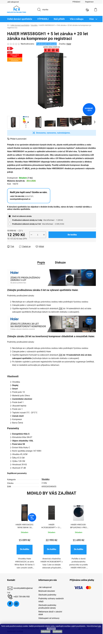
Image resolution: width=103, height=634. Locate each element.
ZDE (60, 308)
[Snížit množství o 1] (30, 235)
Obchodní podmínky (46, 595)
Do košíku (71, 234)
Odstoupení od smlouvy (47, 618)
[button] (24, 549)
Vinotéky (44, 479)
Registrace (88, 2)
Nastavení (52, 629)
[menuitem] (19, 19)
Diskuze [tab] (59, 262)
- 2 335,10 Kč (37, 224)
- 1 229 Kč (36, 220)
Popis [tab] (40, 262)
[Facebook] (9, 604)
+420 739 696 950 (20, 596)
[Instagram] (15, 604)
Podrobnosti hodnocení (45, 44)
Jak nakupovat (12, 2)
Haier (67, 44)
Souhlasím (56, 631)
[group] (23, 537)
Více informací (47, 220)
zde (43, 629)
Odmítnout (44, 631)
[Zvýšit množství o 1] (43, 235)
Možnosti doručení (45, 591)
